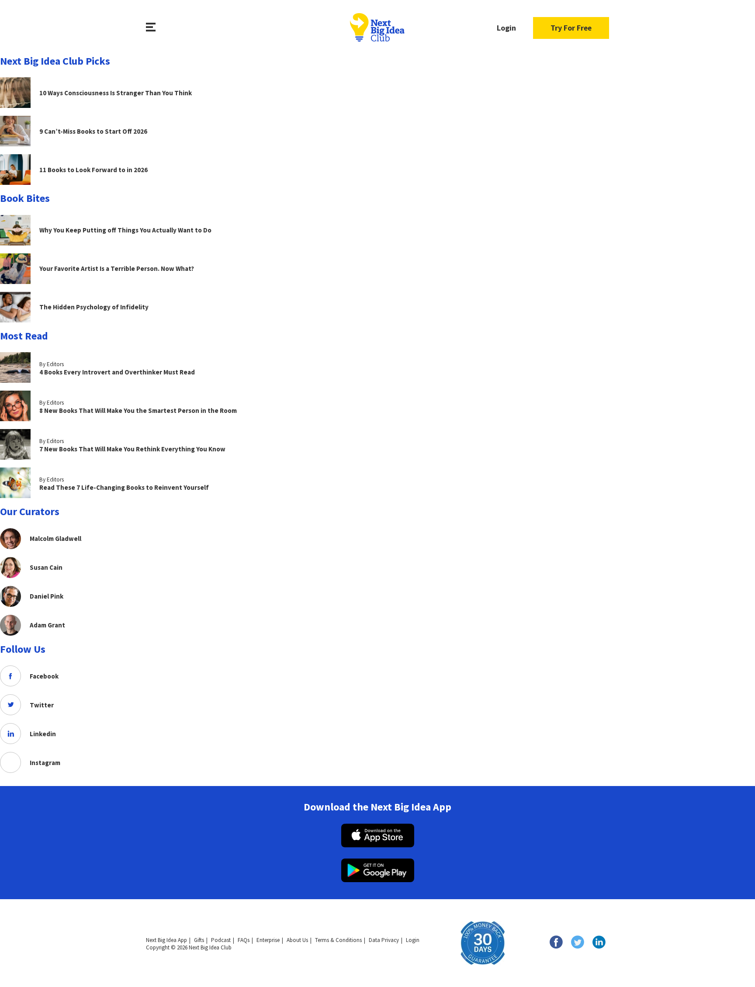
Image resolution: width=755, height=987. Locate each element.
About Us (297, 940)
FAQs (243, 940)
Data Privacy (384, 940)
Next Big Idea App (166, 940)
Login (506, 28)
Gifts (199, 940)
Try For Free (571, 28)
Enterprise (268, 940)
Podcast (221, 940)
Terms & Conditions (338, 940)
